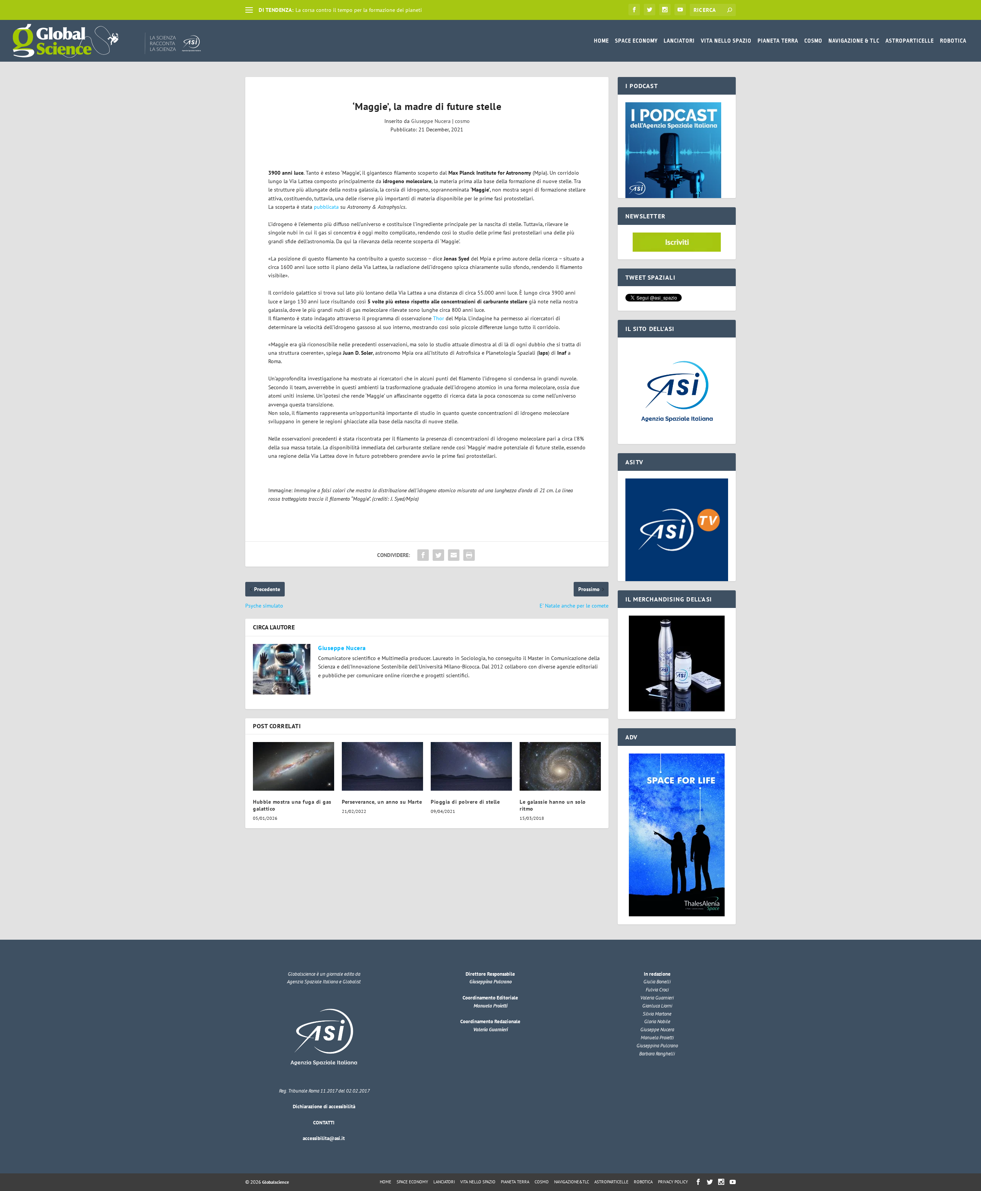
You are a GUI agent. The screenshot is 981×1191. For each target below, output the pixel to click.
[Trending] (249, 10)
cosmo (462, 121)
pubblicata (326, 206)
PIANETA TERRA (778, 41)
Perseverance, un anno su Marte (382, 801)
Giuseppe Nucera (431, 121)
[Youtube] (680, 9)
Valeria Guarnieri (490, 1029)
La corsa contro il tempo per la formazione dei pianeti (358, 10)
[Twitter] (649, 9)
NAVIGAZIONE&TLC (571, 1181)
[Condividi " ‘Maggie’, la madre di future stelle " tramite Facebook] (423, 555)
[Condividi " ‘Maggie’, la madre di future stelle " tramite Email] (453, 555)
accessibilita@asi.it (324, 1138)
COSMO (813, 41)
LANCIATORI (679, 41)
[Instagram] (665, 9)
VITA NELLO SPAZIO (726, 41)
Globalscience (275, 1182)
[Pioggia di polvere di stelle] (471, 766)
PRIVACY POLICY (673, 1181)
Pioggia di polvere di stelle (465, 801)
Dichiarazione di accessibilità (324, 1106)
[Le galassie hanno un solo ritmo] (560, 766)
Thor (438, 318)
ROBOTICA (953, 41)
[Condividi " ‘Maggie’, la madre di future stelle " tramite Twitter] (438, 555)
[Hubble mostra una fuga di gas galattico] (293, 766)
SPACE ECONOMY (636, 41)
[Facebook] (634, 9)
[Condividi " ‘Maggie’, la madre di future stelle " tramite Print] (469, 555)
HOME (601, 41)
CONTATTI (324, 1122)
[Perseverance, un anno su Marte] (382, 766)
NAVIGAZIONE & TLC (853, 41)
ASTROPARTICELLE (910, 41)
